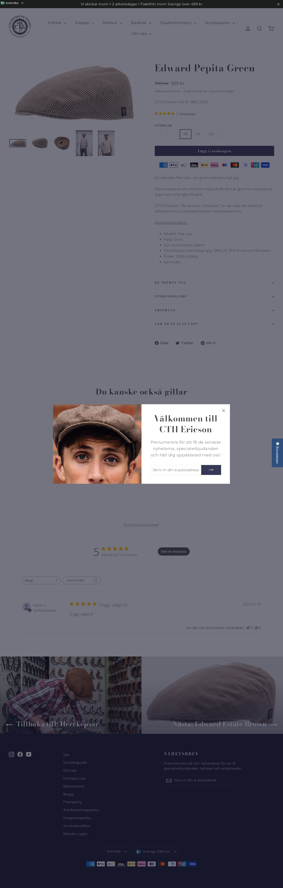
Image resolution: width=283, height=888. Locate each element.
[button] (12, 3)
